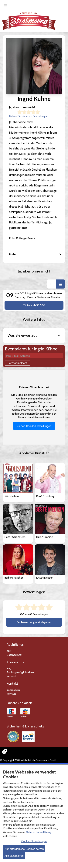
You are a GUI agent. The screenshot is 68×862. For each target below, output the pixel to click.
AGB (9, 651)
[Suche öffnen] (64, 12)
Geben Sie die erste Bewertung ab (28, 116)
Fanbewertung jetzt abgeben (34, 622)
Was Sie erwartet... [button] (22, 335)
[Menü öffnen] (6, 5)
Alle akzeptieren (14, 855)
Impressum (13, 690)
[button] (51, 284)
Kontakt (11, 693)
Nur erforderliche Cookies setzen (24, 849)
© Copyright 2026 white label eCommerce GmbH (28, 760)
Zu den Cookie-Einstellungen (34, 426)
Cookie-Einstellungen (34, 841)
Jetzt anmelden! (17, 363)
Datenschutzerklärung (38, 832)
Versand (11, 676)
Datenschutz (14, 655)
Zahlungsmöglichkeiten (20, 672)
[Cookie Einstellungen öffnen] (4, 751)
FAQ (9, 668)
